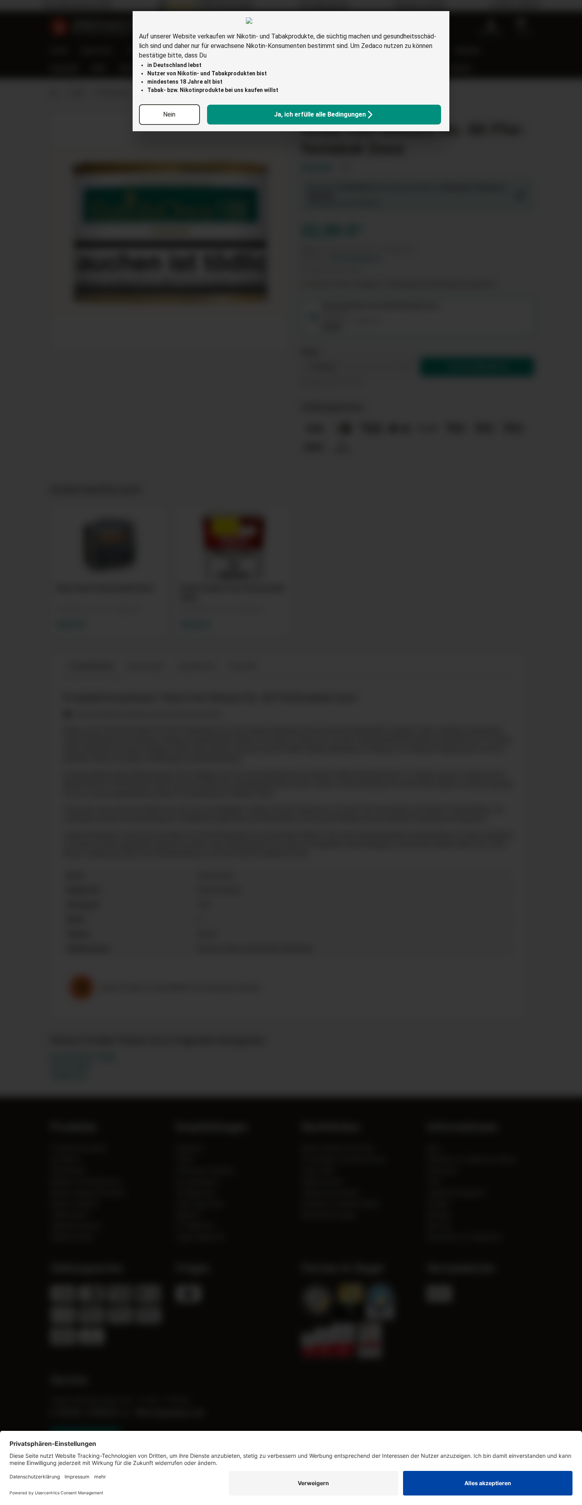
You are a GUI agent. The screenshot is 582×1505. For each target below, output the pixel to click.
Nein (169, 114)
